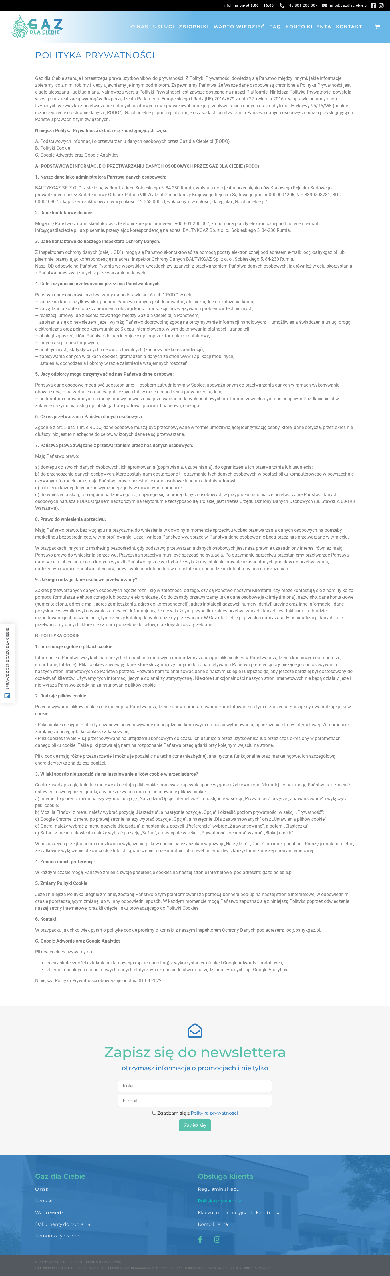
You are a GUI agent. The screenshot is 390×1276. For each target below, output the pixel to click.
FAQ (275, 26)
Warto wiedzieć (239, 26)
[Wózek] (377, 27)
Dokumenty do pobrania (62, 1224)
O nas (140, 26)
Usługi (163, 26)
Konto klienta (308, 26)
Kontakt (349, 26)
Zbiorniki (194, 26)
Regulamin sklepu (219, 1189)
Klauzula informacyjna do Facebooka (239, 1212)
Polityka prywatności (214, 1113)
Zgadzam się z (197, 1113)
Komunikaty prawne (58, 1236)
